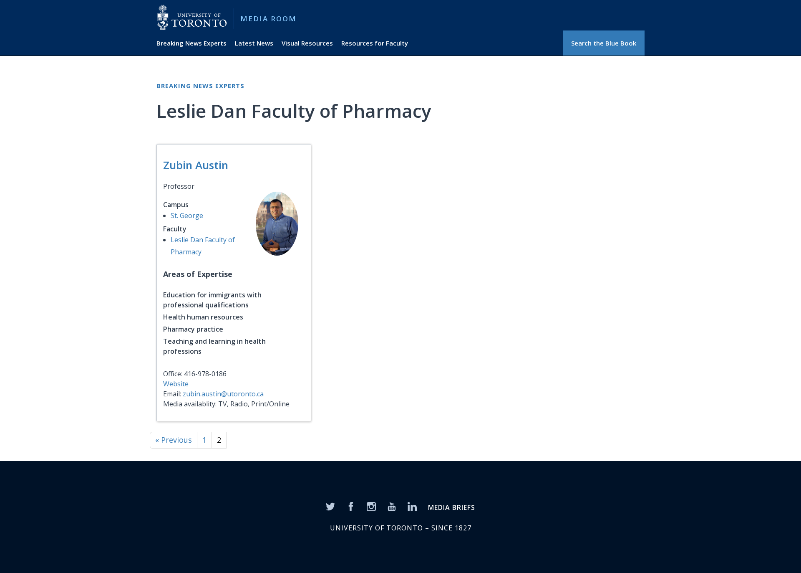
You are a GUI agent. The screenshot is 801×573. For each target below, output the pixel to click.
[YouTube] (392, 506)
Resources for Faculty (374, 43)
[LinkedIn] (412, 506)
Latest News (254, 43)
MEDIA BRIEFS (451, 507)
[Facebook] (351, 506)
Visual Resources (307, 43)
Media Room (268, 18)
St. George (187, 215)
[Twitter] (330, 506)
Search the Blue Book (603, 43)
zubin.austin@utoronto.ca (223, 393)
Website (176, 383)
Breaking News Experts (191, 43)
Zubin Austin (195, 164)
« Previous (173, 440)
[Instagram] (371, 506)
